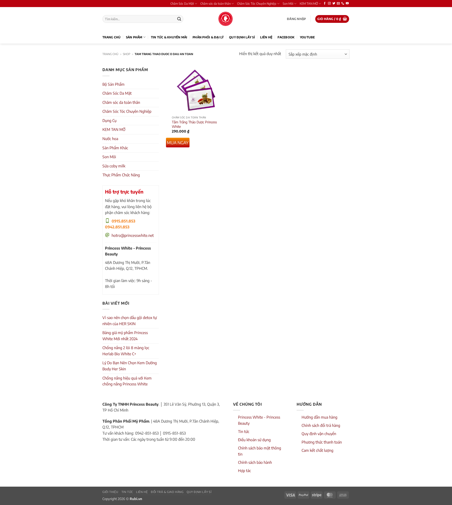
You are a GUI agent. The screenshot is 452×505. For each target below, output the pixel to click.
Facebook (286, 37)
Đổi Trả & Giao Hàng (167, 492)
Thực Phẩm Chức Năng (121, 175)
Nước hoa (110, 138)
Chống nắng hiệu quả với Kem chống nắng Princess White (127, 381)
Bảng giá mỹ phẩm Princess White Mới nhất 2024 (125, 335)
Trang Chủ (111, 37)
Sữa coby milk (113, 166)
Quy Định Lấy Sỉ (242, 37)
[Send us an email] (338, 3)
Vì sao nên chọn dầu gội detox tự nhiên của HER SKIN (129, 320)
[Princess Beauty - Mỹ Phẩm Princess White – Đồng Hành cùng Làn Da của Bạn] (225, 19)
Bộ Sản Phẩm (113, 84)
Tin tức (243, 431)
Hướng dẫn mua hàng (319, 417)
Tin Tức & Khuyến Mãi (169, 37)
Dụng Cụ (109, 120)
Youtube (307, 37)
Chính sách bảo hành (255, 462)
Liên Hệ (266, 37)
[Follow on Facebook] (324, 3)
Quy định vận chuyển (319, 433)
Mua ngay (178, 142)
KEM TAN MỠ (309, 3)
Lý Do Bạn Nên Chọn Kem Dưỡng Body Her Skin (129, 365)
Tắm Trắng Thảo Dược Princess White (194, 124)
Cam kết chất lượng (317, 450)
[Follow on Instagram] (329, 3)
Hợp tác (244, 470)
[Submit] (179, 19)
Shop (126, 54)
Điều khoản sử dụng (254, 439)
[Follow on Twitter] (333, 3)
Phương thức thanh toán (322, 442)
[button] (296, 19)
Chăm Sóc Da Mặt (182, 3)
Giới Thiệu (110, 492)
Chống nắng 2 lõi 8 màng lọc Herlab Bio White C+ (125, 350)
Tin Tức (127, 492)
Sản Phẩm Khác (115, 147)
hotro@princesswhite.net (133, 235)
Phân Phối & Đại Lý (208, 37)
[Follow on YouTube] (347, 3)
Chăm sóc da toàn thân (215, 3)
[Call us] (342, 3)
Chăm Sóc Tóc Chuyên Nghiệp (256, 3)
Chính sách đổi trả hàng (321, 425)
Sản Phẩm (134, 37)
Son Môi (288, 3)
